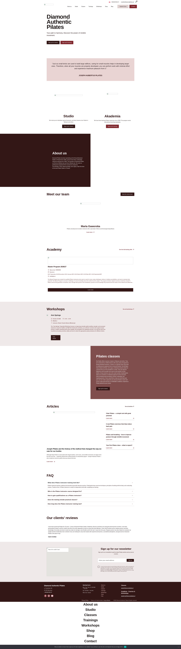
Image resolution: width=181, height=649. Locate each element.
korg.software (107, 600)
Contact (90, 641)
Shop (106, 6)
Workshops (99, 6)
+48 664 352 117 (115, 2)
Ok (125, 646)
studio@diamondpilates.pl (127, 2)
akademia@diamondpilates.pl (128, 596)
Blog (112, 6)
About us (69, 6)
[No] (179, 646)
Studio (76, 6)
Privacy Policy (85, 600)
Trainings (91, 6)
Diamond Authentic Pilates (54, 586)
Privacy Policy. (109, 570)
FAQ (102, 596)
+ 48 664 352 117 (48, 592)
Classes (83, 6)
